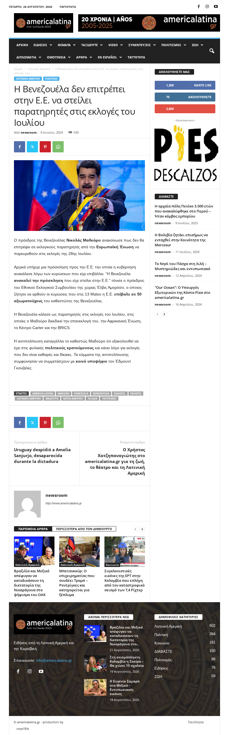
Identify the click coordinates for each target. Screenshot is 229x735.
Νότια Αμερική (73, 398)
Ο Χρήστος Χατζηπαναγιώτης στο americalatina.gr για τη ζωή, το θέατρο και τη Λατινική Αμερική (115, 461)
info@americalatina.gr (53, 660)
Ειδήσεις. (120, 393)
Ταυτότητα (67, 7)
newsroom (29, 132)
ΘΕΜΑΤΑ (64, 45)
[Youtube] (216, 7)
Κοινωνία (112, 565)
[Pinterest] (45, 146)
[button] (212, 51)
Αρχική (18, 69)
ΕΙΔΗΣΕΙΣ (40, 45)
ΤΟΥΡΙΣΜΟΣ (109, 398)
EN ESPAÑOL (107, 57)
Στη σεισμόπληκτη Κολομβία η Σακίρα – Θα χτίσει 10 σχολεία (127, 661)
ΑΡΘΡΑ (81, 57)
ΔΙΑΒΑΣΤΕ (163, 651)
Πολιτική (51, 79)
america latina (42, 393)
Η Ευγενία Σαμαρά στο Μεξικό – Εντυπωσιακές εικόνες (125, 687)
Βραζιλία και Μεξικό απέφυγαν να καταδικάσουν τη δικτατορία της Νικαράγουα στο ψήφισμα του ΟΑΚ (31, 582)
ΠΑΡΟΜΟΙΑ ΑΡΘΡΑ (33, 529)
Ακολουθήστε (199, 97)
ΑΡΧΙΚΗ (22, 45)
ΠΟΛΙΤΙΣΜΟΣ (171, 45)
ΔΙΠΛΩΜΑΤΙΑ (26, 57)
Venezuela (81, 393)
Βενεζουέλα (101, 393)
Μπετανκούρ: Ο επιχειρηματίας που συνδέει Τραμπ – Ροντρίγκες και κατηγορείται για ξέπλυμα (76, 582)
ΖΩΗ (195, 45)
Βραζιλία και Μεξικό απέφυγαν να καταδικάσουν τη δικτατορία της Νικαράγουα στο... (126, 635)
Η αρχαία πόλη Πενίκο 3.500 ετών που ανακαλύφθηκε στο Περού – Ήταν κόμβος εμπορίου (184, 211)
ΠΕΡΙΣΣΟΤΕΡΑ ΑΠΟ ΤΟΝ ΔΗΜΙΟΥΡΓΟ (84, 529)
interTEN (22, 729)
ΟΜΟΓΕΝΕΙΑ (56, 57)
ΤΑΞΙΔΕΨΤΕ (89, 45)
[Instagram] (207, 7)
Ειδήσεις (161, 668)
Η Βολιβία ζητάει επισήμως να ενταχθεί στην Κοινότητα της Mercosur (181, 239)
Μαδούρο (52, 398)
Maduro (63, 393)
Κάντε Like (202, 85)
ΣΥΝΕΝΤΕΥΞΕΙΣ (139, 45)
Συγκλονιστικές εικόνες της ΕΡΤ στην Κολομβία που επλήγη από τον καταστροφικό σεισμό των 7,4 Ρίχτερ (124, 580)
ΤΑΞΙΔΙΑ (92, 398)
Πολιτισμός (163, 660)
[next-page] (142, 529)
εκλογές (135, 393)
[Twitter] (32, 146)
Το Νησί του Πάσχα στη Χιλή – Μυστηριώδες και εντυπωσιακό (182, 266)
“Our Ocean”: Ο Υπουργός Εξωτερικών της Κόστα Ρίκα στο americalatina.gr (182, 292)
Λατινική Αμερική (39, 69)
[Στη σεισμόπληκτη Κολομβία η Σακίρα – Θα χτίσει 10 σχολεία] (95, 663)
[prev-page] (135, 529)
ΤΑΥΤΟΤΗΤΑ (136, 57)
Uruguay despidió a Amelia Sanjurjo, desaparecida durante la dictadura (42, 455)
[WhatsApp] (58, 146)
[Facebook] (198, 7)
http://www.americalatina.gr (64, 503)
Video (113, 45)
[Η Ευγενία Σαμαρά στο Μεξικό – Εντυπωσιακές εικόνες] (95, 687)
